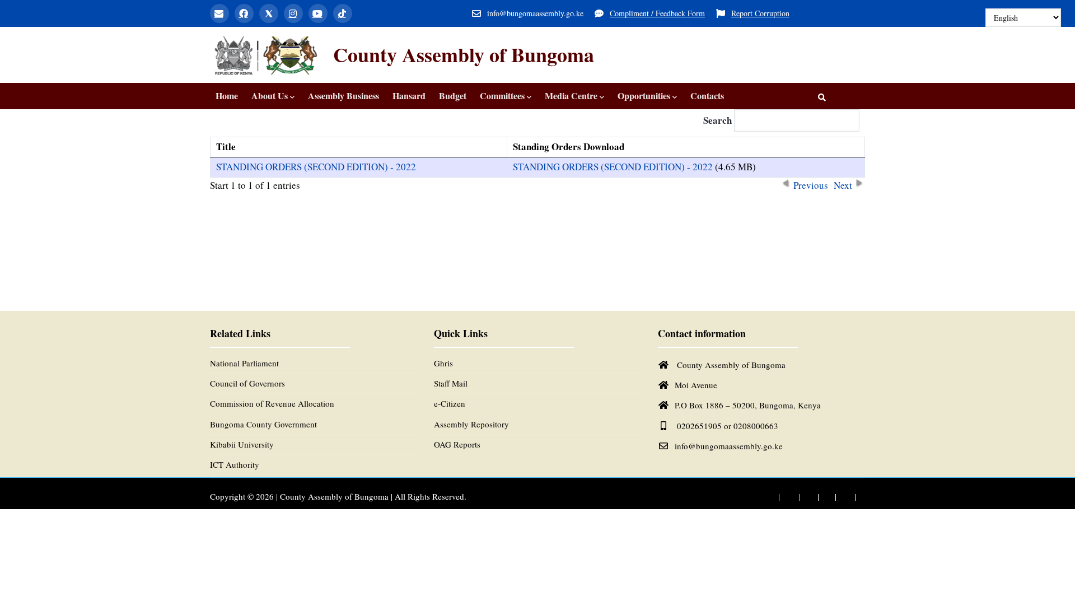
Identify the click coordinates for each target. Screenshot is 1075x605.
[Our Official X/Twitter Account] (807, 497)
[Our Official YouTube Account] (843, 497)
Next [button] (843, 183)
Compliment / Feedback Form (657, 13)
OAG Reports (457, 444)
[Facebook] (244, 13)
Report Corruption (760, 13)
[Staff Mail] (219, 13)
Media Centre (571, 95)
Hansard (409, 95)
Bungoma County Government (263, 424)
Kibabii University (242, 444)
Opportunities (644, 95)
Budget (452, 95)
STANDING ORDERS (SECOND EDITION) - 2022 (316, 166)
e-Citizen (449, 403)
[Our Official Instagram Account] (824, 497)
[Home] (266, 54)
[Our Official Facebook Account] (786, 497)
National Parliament (244, 363)
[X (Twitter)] (268, 13)
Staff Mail (451, 383)
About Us (269, 95)
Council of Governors (247, 383)
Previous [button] (810, 183)
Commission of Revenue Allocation (272, 403)
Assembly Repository (471, 424)
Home (227, 95)
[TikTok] (342, 13)
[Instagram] (293, 13)
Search (718, 120)
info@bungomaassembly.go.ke (729, 446)
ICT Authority (234, 464)
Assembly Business (343, 95)
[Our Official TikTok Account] (861, 497)
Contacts (707, 95)
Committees (502, 95)
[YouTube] (318, 13)
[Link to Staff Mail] (765, 497)
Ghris (443, 363)
